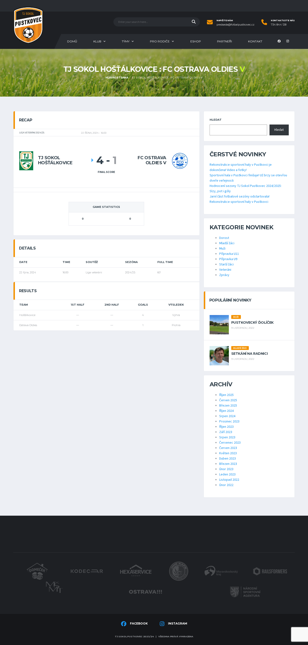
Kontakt (255, 41)
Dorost (224, 238)
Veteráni (225, 269)
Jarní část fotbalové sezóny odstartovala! (240, 196)
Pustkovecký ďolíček (252, 322)
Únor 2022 (226, 485)
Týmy (125, 41)
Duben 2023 (227, 458)
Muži (222, 248)
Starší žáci (226, 264)
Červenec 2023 (230, 442)
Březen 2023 (228, 463)
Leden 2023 (227, 474)
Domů (72, 41)
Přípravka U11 (229, 253)
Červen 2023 (228, 448)
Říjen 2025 (226, 395)
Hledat (216, 119)
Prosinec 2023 (229, 421)
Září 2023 (225, 432)
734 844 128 (278, 24)
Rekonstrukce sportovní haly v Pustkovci (239, 201)
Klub (97, 41)
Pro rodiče (160, 41)
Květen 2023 (228, 453)
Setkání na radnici (249, 353)
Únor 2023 (226, 469)
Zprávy (224, 275)
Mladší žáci (226, 243)
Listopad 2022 (229, 479)
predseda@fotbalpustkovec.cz (235, 24)
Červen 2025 (228, 400)
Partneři (224, 41)
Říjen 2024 (226, 410)
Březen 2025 (228, 405)
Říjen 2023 (226, 426)
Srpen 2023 (227, 437)
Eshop (195, 41)
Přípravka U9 (228, 259)
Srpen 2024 (227, 416)
